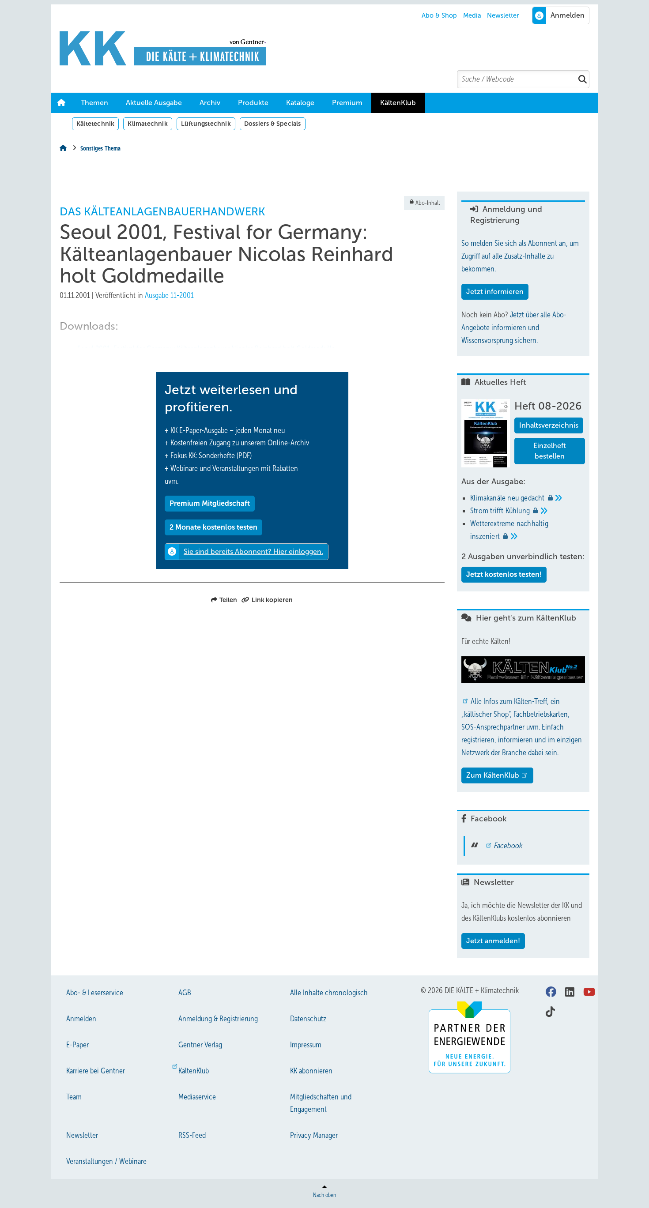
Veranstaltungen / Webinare (106, 1161)
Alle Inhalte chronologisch (329, 992)
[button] (210, 103)
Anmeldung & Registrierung (218, 1018)
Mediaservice (197, 1096)
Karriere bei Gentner (95, 1070)
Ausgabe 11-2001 (169, 295)
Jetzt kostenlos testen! (504, 574)
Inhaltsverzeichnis (548, 425)
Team (74, 1096)
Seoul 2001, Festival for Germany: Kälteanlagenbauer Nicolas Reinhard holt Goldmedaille (206, 348)
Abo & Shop (439, 15)
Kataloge (300, 102)
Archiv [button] (210, 102)
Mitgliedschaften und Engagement (320, 1103)
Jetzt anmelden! (493, 941)
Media (472, 15)
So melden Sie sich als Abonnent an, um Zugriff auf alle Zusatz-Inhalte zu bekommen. (520, 256)
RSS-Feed (192, 1135)
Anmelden (81, 1018)
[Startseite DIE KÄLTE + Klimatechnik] (329, 48)
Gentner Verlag (200, 1044)
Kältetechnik (95, 123)
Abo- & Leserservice (94, 992)
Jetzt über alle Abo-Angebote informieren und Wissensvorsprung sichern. (513, 327)
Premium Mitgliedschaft (210, 503)
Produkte (253, 102)
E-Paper (77, 1044)
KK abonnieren (311, 1070)
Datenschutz (308, 1018)
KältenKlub (398, 102)
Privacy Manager (314, 1135)
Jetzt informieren (495, 291)
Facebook (508, 845)
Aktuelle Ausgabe (154, 102)
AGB (184, 992)
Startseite (61, 103)
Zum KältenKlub (492, 775)
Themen (94, 102)
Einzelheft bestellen (549, 451)
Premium (347, 102)
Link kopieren (272, 599)
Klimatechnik (147, 123)
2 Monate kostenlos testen (213, 527)
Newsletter (503, 15)
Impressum (305, 1044)
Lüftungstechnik (206, 123)
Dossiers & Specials (272, 123)
